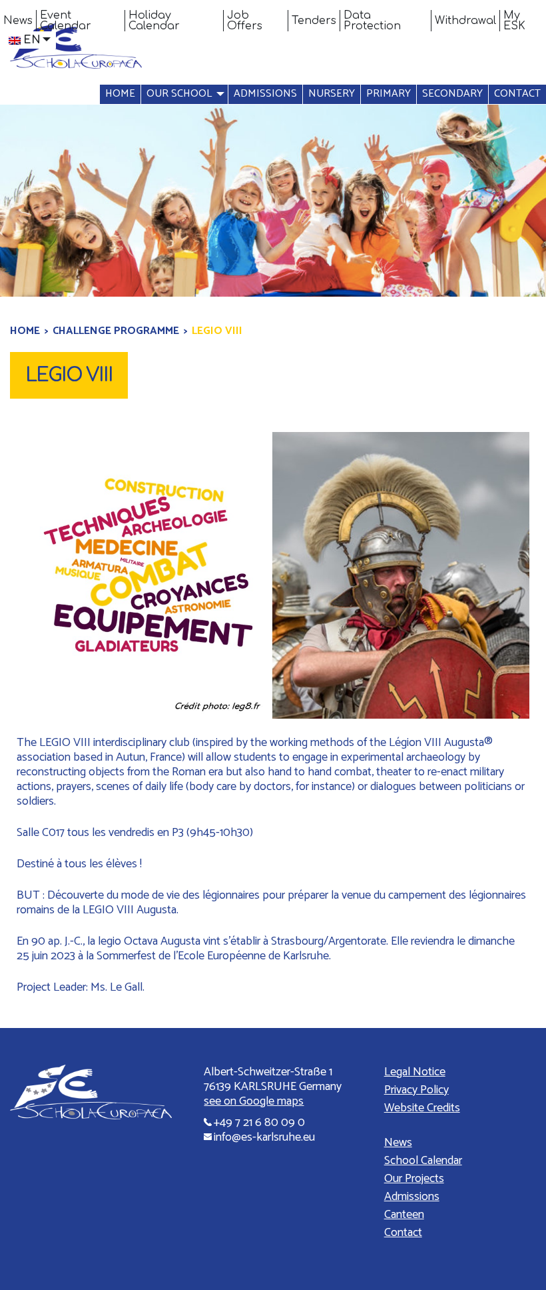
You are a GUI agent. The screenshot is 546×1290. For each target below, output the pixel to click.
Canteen (404, 1214)
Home (120, 94)
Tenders (314, 20)
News (18, 20)
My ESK (514, 20)
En (32, 40)
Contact (517, 94)
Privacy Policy (416, 1090)
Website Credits (422, 1108)
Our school (179, 94)
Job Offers (244, 20)
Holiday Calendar (154, 20)
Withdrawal (465, 20)
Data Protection (372, 20)
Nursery (331, 94)
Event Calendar (65, 20)
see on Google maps (254, 1101)
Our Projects (414, 1178)
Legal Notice (414, 1072)
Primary (388, 94)
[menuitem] (18, 20)
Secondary (452, 94)
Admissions (265, 94)
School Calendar (423, 1160)
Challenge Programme (116, 331)
